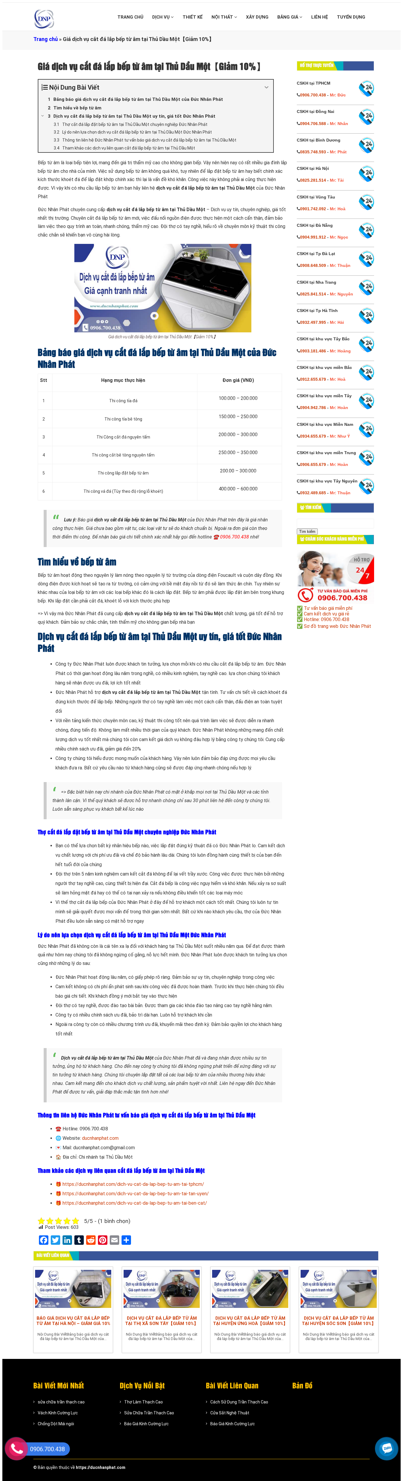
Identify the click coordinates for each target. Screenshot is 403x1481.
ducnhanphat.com (100, 1138)
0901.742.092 (313, 208)
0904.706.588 (313, 123)
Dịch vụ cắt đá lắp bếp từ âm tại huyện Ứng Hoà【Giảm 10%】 (250, 1321)
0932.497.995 (313, 322)
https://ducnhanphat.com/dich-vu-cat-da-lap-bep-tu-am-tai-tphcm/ (133, 1184)
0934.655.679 (313, 436)
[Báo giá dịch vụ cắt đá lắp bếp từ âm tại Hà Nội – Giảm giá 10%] (73, 1289)
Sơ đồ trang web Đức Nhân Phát (337, 626)
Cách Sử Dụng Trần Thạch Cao (239, 1402)
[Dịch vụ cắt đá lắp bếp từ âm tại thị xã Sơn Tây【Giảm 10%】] (162, 1289)
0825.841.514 (313, 294)
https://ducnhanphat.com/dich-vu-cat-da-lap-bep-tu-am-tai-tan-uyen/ (136, 1193)
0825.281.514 (313, 180)
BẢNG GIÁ (288, 17)
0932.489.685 (313, 492)
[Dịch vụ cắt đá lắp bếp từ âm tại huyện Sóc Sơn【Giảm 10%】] (339, 1289)
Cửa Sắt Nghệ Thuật (229, 1413)
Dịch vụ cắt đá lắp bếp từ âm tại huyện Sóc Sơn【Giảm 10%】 (339, 1321)
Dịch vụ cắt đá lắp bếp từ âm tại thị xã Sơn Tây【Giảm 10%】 (161, 1321)
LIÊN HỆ (319, 17)
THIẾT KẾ (193, 17)
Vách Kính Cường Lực (58, 1413)
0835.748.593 (313, 152)
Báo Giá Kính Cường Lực (146, 1423)
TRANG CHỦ (130, 17)
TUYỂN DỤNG (351, 17)
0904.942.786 (313, 407)
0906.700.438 (313, 95)
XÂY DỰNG (257, 17)
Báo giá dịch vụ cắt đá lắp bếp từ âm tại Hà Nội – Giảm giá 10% (73, 1321)
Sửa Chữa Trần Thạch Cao (149, 1413)
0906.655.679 (313, 464)
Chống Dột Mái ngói (56, 1423)
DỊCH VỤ (161, 17)
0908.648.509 (313, 265)
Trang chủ (45, 39)
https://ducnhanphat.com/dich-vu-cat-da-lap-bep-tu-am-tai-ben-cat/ (135, 1203)
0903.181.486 (313, 351)
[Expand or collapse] (266, 87)
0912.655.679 (313, 379)
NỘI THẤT (223, 17)
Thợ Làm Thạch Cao (143, 1402)
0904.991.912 (313, 237)
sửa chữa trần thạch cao (61, 1402)
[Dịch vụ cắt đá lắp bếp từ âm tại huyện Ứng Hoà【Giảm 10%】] (250, 1289)
